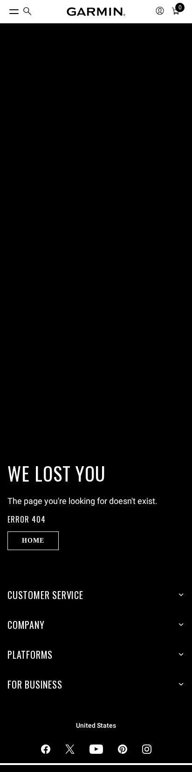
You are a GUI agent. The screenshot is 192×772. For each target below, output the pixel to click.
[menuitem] (27, 12)
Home (33, 540)
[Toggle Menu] (5, 9)
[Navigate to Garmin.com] (96, 11)
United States (96, 726)
